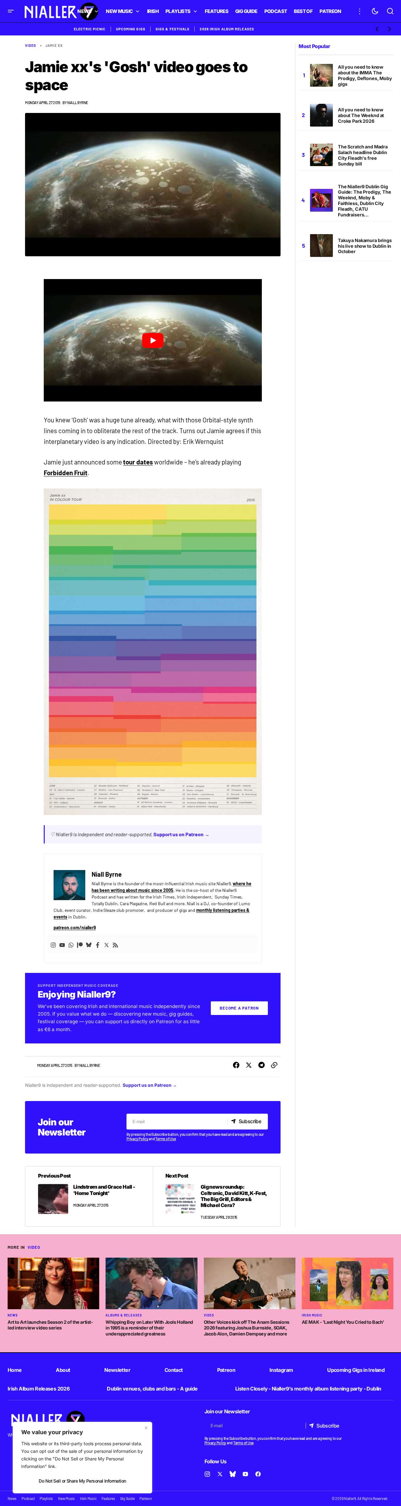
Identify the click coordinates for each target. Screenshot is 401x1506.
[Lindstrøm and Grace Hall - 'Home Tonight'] (89, 1196)
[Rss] (115, 944)
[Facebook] (97, 944)
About (63, 1370)
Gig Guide (127, 1498)
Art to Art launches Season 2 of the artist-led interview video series (50, 1325)
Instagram (281, 1370)
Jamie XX (54, 45)
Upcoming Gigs (131, 29)
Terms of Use (165, 1138)
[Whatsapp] (71, 944)
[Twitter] (106, 944)
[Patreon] (80, 944)
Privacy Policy (137, 1138)
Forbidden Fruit (65, 472)
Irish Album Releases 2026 (38, 1388)
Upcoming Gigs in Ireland (356, 1370)
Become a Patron (239, 1008)
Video (30, 45)
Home (15, 1370)
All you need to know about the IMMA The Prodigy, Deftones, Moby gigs (365, 75)
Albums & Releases (124, 1315)
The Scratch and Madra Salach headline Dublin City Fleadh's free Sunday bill (363, 155)
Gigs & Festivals (173, 29)
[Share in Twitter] (249, 1065)
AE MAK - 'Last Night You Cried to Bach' (343, 1322)
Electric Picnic (90, 29)
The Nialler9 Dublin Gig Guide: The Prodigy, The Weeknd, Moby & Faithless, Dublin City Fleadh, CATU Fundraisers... (364, 200)
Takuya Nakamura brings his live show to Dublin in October (365, 245)
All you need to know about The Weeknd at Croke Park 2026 (361, 115)
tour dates (138, 462)
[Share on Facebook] (236, 1065)
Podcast (28, 1498)
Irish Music (312, 1315)
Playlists (46, 1498)
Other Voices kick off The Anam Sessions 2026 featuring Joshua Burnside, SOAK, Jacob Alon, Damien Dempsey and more (246, 1327)
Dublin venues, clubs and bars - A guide (152, 1388)
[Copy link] (274, 1065)
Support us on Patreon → (181, 834)
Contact (174, 1370)
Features (108, 1498)
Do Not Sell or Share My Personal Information (82, 1481)
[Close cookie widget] (146, 1427)
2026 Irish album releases (227, 29)
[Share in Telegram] (261, 1065)
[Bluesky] (89, 944)
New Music (66, 1498)
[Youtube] (62, 944)
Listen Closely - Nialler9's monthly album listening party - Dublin (308, 1388)
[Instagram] (53, 944)
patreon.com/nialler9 (75, 927)
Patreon (226, 1370)
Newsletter (117, 1370)
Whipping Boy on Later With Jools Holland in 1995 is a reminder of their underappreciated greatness (149, 1327)
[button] (10, 11)
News (13, 1315)
